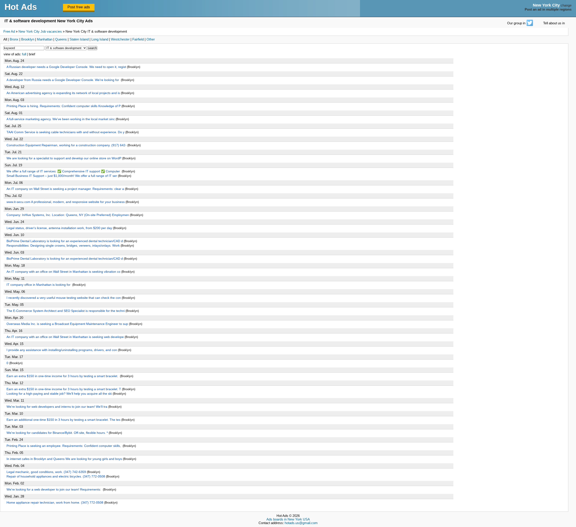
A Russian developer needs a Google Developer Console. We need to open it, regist (66, 67)
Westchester (120, 39)
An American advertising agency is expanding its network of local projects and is (63, 93)
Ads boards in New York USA (288, 519)
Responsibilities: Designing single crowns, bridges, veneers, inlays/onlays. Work (63, 245)
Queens (61, 39)
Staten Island (79, 39)
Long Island (99, 39)
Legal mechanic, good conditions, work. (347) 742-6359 (46, 472)
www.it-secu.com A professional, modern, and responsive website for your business (66, 202)
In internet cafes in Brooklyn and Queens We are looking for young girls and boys (64, 459)
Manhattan (44, 39)
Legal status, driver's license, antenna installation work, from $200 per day (59, 228)
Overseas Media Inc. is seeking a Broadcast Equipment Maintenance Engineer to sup (67, 324)
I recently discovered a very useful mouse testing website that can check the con (64, 298)
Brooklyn (27, 39)
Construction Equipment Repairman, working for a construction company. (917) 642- (66, 145)
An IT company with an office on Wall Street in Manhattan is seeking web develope (65, 337)
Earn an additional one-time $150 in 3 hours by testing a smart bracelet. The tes (63, 419)
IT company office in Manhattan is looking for (39, 284)
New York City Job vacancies (40, 31)
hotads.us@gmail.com (301, 523)
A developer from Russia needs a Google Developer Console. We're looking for (63, 80)
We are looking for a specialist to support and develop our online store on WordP (64, 158)
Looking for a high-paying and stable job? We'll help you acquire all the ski (59, 393)
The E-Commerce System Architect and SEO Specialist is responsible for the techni (66, 311)
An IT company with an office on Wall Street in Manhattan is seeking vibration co (63, 271)
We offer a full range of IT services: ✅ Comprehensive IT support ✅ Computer (64, 171)
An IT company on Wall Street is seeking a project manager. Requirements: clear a (65, 189)
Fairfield (138, 39)
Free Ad (9, 31)
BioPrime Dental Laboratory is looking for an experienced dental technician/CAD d (65, 241)
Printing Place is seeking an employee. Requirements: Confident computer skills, (64, 446)
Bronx (14, 39)
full (24, 54)
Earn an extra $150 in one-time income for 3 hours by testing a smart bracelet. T (64, 389)
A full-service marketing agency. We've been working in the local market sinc (61, 119)
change (566, 5)
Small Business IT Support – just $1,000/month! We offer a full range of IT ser (62, 176)
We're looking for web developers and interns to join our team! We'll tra (57, 406)
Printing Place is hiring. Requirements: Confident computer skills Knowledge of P (64, 106)
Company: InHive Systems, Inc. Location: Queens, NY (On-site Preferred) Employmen (68, 215)
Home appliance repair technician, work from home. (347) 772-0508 (55, 502)
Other (150, 39)
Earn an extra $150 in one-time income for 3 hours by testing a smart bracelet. (63, 376)
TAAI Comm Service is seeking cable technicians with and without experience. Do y (65, 132)
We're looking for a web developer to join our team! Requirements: (54, 489)
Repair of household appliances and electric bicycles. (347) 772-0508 (56, 476)
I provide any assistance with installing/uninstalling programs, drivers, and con (62, 350)
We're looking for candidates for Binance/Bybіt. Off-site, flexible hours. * (57, 433)
